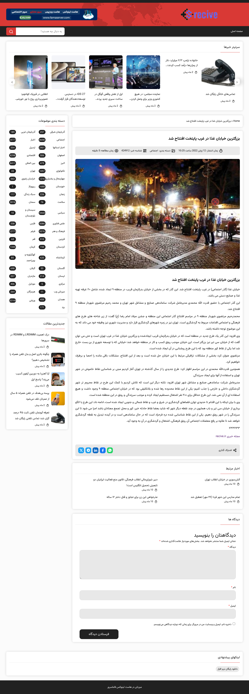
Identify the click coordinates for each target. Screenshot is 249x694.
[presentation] (237, 82)
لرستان (52, 276)
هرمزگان (23, 292)
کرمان (22, 247)
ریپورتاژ (23, 187)
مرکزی (53, 284)
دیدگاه (232, 547)
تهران (23, 171)
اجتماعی (154, 151)
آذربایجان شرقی (52, 132)
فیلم (22, 231)
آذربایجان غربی (23, 132)
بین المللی (22, 163)
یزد (52, 307)
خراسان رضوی (23, 179)
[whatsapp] (110, 450)
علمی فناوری (52, 224)
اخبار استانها (52, 148)
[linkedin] (95, 450)
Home (236, 121)
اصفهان (52, 155)
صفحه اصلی (237, 31)
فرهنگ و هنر (52, 231)
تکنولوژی (52, 171)
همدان (52, 300)
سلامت (53, 202)
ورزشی (22, 300)
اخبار (22, 140)
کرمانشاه (52, 258)
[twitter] (81, 450)
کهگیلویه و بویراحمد (23, 258)
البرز (52, 163)
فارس (23, 224)
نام (233, 587)
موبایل (23, 284)
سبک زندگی (23, 194)
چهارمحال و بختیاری (52, 179)
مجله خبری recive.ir (228, 436)
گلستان (53, 268)
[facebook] (103, 450)
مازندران (23, 276)
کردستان (52, 247)
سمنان (22, 202)
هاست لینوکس (124, 687)
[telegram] (88, 450)
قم (23, 239)
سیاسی (52, 213)
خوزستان (52, 187)
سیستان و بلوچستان (23, 213)
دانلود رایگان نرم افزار (227, 669)
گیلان (23, 268)
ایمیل (232, 606)
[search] (11, 31)
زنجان (52, 194)
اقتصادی (22, 155)
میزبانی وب (53, 292)
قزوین (52, 239)
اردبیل (23, 148)
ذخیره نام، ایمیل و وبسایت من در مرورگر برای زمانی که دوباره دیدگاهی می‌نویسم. (192, 624)
